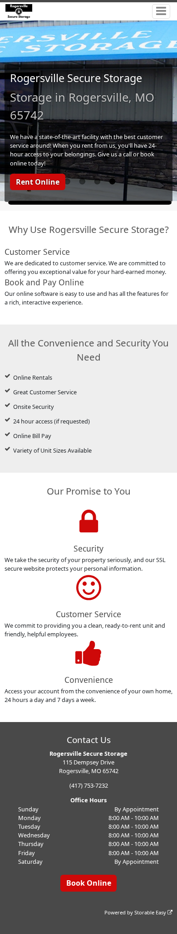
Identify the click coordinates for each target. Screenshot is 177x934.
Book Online (88, 883)
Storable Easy (150, 912)
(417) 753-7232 (88, 785)
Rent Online (37, 182)
